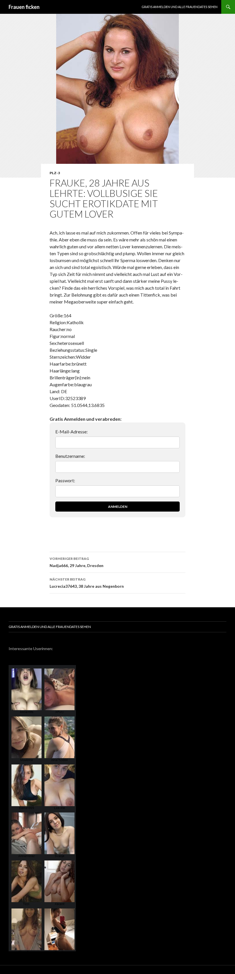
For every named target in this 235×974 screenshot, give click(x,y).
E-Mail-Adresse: (71, 431)
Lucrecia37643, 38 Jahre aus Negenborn (87, 583)
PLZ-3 (55, 173)
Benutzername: (70, 456)
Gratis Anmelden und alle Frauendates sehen (180, 7)
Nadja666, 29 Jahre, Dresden (76, 562)
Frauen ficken (24, 7)
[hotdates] (42, 948)
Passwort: (65, 480)
